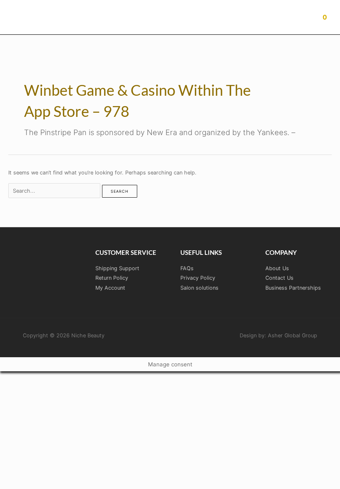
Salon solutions (199, 288)
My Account (110, 288)
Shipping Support (117, 268)
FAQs (187, 268)
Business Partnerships (293, 288)
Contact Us (279, 278)
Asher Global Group (292, 335)
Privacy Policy (197, 278)
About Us (277, 268)
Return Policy (111, 278)
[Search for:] (55, 191)
